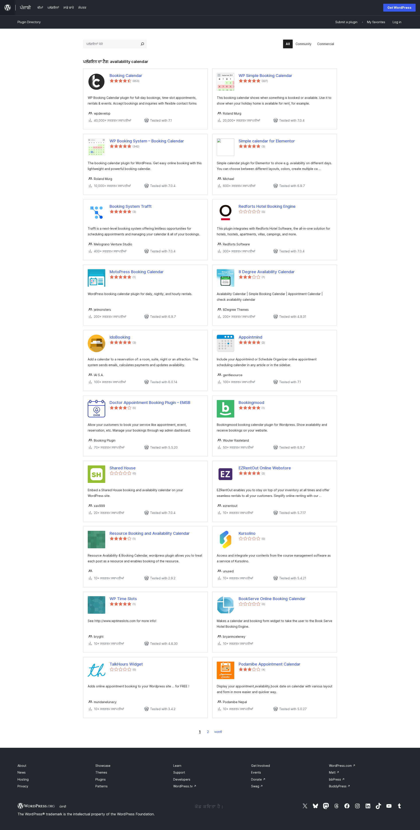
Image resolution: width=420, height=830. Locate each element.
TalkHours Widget (126, 664)
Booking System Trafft (131, 206)
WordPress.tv (184, 786)
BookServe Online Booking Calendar (272, 598)
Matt (334, 772)
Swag (257, 786)
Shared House (123, 468)
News (22, 772)
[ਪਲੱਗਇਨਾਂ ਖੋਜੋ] (142, 44)
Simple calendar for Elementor (267, 141)
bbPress (337, 779)
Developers (181, 779)
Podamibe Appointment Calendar (269, 664)
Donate (258, 779)
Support (179, 772)
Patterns (101, 786)
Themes (101, 772)
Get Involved (260, 765)
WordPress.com (342, 765)
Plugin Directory (29, 22)
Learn (177, 765)
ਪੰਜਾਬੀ (62, 806)
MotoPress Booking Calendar (137, 271)
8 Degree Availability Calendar (267, 271)
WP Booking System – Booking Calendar (147, 141)
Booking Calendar (126, 75)
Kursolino (247, 533)
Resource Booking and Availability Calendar (150, 533)
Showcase (102, 765)
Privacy (23, 786)
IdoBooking (120, 337)
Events (256, 772)
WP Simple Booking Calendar (265, 75)
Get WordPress (399, 7)
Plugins (100, 779)
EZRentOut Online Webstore (265, 468)
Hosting (23, 779)
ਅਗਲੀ (218, 732)
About (22, 765)
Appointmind (250, 337)
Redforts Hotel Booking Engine (267, 206)
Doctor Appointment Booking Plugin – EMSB (150, 402)
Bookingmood (251, 402)
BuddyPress (339, 786)
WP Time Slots (123, 598)
